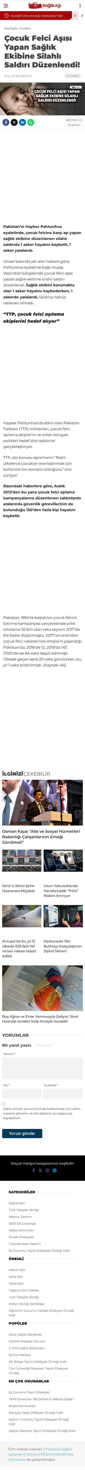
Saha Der (16, 1277)
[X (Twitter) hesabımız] (40, 1170)
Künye (32, 1454)
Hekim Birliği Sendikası (26, 1304)
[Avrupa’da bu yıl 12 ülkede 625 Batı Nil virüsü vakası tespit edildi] (21, 920)
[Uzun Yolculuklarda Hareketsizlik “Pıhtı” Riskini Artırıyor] (63, 865)
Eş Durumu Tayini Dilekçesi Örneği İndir (39, 1251)
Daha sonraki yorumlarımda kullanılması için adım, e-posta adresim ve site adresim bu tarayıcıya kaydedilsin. (42, 1113)
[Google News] (74, 125)
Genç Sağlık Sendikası (25, 1334)
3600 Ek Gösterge (22, 1223)
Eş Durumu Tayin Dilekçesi (29, 1392)
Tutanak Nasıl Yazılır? (25, 1244)
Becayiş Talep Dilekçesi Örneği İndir (36, 1413)
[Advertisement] (42, 176)
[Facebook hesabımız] (33, 1170)
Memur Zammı (20, 1217)
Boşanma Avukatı (22, 1406)
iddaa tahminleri (21, 1230)
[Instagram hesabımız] (47, 1170)
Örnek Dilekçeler (21, 1237)
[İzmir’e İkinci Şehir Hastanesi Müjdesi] (21, 865)
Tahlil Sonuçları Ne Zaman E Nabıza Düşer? (41, 1399)
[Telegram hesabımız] (54, 1170)
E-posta (51, 1085)
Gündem (72, 75)
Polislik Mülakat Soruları (27, 1341)
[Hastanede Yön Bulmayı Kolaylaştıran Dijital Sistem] (63, 920)
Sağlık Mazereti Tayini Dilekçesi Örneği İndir (42, 1431)
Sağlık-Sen (17, 1203)
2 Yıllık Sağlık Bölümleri (27, 1348)
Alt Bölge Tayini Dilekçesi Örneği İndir (38, 1362)
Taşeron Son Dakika (24, 1290)
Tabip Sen (16, 1283)
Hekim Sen (17, 1270)
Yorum (9, 1054)
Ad (6, 1085)
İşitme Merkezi (20, 1355)
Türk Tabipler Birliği (24, 1210)
